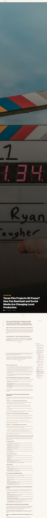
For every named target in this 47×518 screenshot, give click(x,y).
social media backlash (30, 331)
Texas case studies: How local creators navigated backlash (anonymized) (39, 353)
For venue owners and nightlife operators (39, 367)
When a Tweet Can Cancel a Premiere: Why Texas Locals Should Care (40, 346)
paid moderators (26, 431)
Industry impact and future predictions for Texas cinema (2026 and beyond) (40, 370)
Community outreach (10, 451)
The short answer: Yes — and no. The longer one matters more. (40, 347)
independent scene (20, 357)
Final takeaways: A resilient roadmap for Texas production (39, 375)
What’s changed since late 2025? (41, 349)
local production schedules (20, 330)
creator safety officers (29, 496)
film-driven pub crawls (25, 329)
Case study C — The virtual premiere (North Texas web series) (41, 360)
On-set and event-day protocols (40, 365)
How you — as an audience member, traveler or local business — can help (40, 374)
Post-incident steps (40, 366)
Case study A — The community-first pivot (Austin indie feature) (41, 355)
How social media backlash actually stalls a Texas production (40, 351)
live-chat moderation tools (12, 431)
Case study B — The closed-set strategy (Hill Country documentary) (41, 358)
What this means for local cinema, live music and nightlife (40, 371)
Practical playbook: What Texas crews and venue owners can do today (40, 362)
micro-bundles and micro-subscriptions (20, 500)
